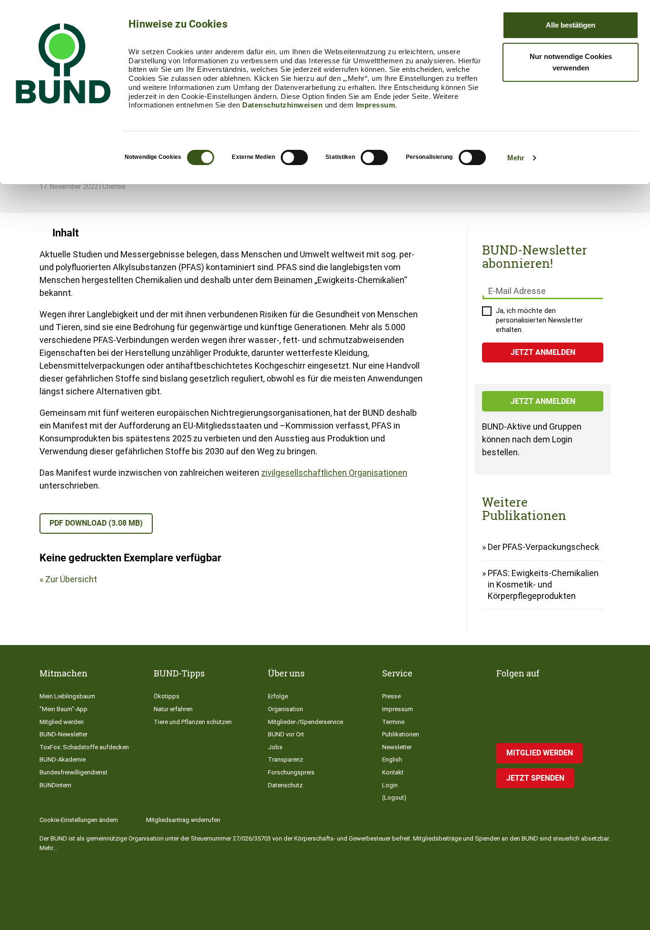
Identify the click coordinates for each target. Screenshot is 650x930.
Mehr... (48, 848)
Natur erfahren (173, 709)
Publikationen (400, 734)
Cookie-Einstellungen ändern (78, 819)
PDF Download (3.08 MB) (96, 523)
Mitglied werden (61, 721)
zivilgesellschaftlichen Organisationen (334, 473)
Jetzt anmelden (543, 401)
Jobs (275, 747)
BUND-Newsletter (63, 734)
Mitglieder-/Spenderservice (305, 721)
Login (390, 785)
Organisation (285, 709)
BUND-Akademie (62, 759)
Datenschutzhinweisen (282, 105)
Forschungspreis (291, 772)
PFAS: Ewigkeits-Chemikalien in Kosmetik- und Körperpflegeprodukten (543, 584)
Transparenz (285, 759)
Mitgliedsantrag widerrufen (183, 819)
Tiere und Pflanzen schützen (193, 721)
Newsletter (397, 747)
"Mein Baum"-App (63, 709)
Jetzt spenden (535, 778)
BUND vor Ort (286, 734)
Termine (393, 721)
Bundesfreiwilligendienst (73, 772)
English (392, 759)
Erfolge (278, 696)
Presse (391, 696)
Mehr (515, 158)
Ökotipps (166, 696)
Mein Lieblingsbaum (67, 696)
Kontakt (393, 772)
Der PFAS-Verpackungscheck (543, 547)
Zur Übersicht (71, 579)
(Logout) (394, 797)
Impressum (375, 105)
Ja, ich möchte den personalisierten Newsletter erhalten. (539, 320)
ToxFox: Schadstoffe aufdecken (84, 747)
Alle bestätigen (570, 25)
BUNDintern (55, 785)
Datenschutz (285, 785)
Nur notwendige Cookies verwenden (571, 62)
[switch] (294, 157)
